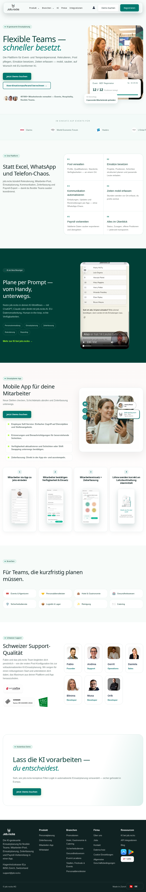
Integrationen (76, 7)
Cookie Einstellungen (103, 854)
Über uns (98, 835)
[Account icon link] (94, 7)
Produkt (34, 7)
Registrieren (129, 7)
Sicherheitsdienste (74, 848)
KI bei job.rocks (128, 835)
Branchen (48, 7)
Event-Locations (73, 858)
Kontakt (97, 845)
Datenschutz (99, 850)
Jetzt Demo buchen (17, 76)
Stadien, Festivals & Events (75, 865)
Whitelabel (44, 850)
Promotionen (72, 835)
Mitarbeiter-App (46, 845)
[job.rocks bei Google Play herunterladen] (131, 852)
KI (58, 7)
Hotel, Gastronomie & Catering (76, 842)
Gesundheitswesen (75, 853)
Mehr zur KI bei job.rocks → (18, 341)
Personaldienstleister (76, 871)
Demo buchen (108, 7)
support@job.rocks (12, 873)
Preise (64, 7)
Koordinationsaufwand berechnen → (27, 85)
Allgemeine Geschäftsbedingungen (104, 861)
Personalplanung (47, 835)
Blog (123, 845)
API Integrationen (129, 840)
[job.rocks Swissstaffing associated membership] (127, 859)
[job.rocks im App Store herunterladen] (123, 852)
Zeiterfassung (45, 840)
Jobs (96, 840)
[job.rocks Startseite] (13, 9)
